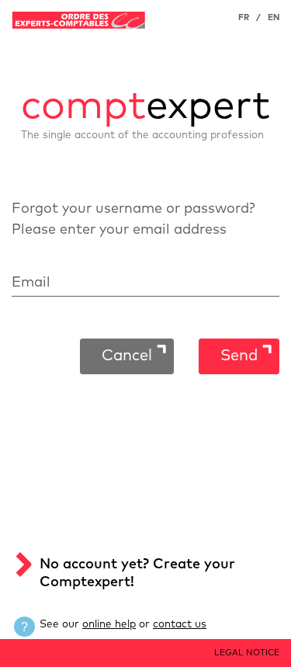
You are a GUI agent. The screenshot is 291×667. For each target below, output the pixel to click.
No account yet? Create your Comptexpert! (137, 573)
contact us (179, 624)
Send (239, 355)
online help (109, 624)
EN (273, 17)
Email (31, 283)
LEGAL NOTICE (246, 652)
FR (243, 17)
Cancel (127, 355)
